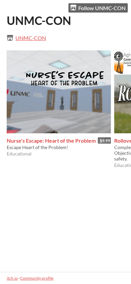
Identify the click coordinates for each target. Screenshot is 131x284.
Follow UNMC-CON (102, 8)
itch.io (12, 278)
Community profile (36, 278)
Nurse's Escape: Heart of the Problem (51, 140)
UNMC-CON (30, 38)
